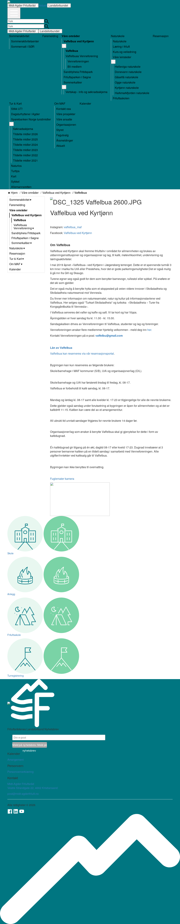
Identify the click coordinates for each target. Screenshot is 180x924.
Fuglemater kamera (62, 479)
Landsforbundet (58, 5)
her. (149, 330)
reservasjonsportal (102, 353)
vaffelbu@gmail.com (109, 335)
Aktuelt (42, 5)
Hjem (14, 193)
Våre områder (29, 193)
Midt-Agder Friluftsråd (22, 5)
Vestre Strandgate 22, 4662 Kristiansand (32, 788)
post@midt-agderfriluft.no (23, 794)
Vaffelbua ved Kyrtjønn (56, 193)
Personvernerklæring (20, 772)
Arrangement (15, 760)
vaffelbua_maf (73, 227)
